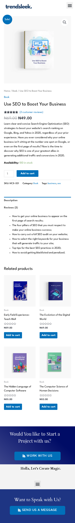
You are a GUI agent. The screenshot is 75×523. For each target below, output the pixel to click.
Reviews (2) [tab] (11, 207)
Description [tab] (11, 200)
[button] (69, 5)
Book (14, 91)
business (52, 183)
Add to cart (27, 173)
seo (59, 183)
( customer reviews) (31, 112)
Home (7, 91)
